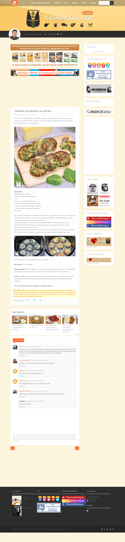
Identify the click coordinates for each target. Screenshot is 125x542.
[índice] (99, 111)
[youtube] (51, 34)
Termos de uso (50, 529)
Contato (42, 529)
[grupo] (58, 34)
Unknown (22, 371)
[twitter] (61, 34)
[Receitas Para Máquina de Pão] (104, 188)
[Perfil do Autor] (14, 34)
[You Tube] (99, 218)
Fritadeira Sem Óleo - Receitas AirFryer (22, 529)
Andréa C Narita (24, 391)
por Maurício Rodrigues (33, 34)
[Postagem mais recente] (13, 448)
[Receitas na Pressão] (92, 188)
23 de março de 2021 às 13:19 (30, 347)
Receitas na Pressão (93, 496)
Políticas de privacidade (63, 529)
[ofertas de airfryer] (45, 72)
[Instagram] (99, 222)
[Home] (33, 18)
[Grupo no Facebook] (99, 74)
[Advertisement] (45, 91)
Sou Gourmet (92, 500)
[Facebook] (99, 225)
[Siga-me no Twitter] (108, 65)
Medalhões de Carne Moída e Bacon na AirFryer (52, 327)
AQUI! (46, 260)
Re (20, 347)
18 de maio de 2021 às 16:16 (34, 381)
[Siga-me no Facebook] (90, 65)
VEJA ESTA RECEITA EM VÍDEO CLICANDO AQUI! (33, 286)
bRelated (77, 334)
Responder (22, 356)
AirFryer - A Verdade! (27, 507)
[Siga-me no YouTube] (99, 65)
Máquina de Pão (92, 498)
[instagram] (45, 34)
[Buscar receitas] (112, 3)
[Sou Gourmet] (92, 200)
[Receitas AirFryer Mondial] (104, 200)
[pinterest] (54, 34)
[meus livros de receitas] (45, 55)
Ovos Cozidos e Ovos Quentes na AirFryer (18, 327)
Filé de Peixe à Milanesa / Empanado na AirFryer (68, 328)
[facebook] (48, 34)
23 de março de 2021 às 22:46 (39, 360)
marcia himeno (24, 360)
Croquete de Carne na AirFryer (36, 326)
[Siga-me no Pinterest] (103, 65)
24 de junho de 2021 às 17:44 (39, 391)
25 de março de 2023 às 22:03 (34, 401)
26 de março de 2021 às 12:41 (35, 371)
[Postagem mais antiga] (77, 448)
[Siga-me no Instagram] (94, 65)
